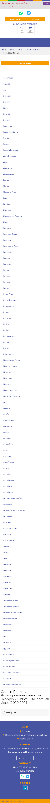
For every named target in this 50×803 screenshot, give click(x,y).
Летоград (7, 318)
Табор (6, 546)
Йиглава (7, 210)
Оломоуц (7, 426)
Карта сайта (26, 738)
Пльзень (7, 456)
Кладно (6, 258)
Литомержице (9, 336)
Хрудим (6, 648)
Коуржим (7, 276)
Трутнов (7, 576)
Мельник (7, 372)
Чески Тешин (9, 666)
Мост (5, 402)
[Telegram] (29, 13)
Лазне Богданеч (10, 300)
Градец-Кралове (10, 150)
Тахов (6, 552)
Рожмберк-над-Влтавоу (14, 510)
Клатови (7, 264)
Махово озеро (10, 366)
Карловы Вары (10, 234)
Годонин (7, 144)
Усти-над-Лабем (10, 600)
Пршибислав (8, 480)
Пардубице (8, 444)
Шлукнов (7, 678)
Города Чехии (33, 49)
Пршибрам (8, 492)
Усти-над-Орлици (11, 606)
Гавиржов (7, 126)
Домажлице (8, 174)
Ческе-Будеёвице (11, 660)
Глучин (6, 138)
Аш (4, 90)
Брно (5, 108)
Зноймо (6, 204)
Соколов (7, 534)
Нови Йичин (8, 420)
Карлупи (7, 240)
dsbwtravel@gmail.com (25, 23)
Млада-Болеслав (10, 390)
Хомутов (7, 642)
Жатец (6, 186)
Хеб (5, 636)
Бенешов (7, 96)
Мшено (6, 408)
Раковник (7, 504)
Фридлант (7, 624)
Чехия (20, 49)
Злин (5, 198)
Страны (11, 49)
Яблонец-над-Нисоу (12, 684)
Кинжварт (7, 252)
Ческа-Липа (8, 654)
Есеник (6, 180)
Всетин (6, 120)
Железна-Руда (9, 192)
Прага (6, 468)
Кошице (6, 282)
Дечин (6, 162)
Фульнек (7, 630)
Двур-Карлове (9, 156)
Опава (6, 432)
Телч (5, 558)
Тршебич (7, 582)
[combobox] (46, 3)
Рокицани (7, 516)
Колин (6, 270)
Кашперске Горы (10, 246)
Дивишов (7, 168)
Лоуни (6, 348)
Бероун (6, 102)
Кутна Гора (8, 294)
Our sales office (25, 758)
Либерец (7, 324)
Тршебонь (7, 588)
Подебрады (8, 462)
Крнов (6, 288)
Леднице (7, 312)
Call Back (35, 19)
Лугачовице (8, 354)
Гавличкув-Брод (10, 132)
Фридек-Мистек (10, 618)
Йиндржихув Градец (12, 216)
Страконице (8, 540)
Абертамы (8, 78)
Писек (5, 450)
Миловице (7, 378)
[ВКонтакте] (25, 788)
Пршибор (7, 486)
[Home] (3, 49)
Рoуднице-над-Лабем (12, 498)
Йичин (6, 222)
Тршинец (7, 594)
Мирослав (7, 384)
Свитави (7, 522)
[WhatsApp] (21, 13)
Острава (7, 438)
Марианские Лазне (11, 360)
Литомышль (8, 342)
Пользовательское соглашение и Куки (26, 735)
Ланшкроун (8, 306)
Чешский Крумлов (11, 672)
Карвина (7, 228)
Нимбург (7, 414)
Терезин (7, 570)
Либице (6, 330)
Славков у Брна (10, 528)
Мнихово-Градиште (12, 396)
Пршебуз (7, 474)
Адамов (6, 84)
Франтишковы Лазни (12, 612)
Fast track (15, 19)
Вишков (6, 114)
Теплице (7, 564)
